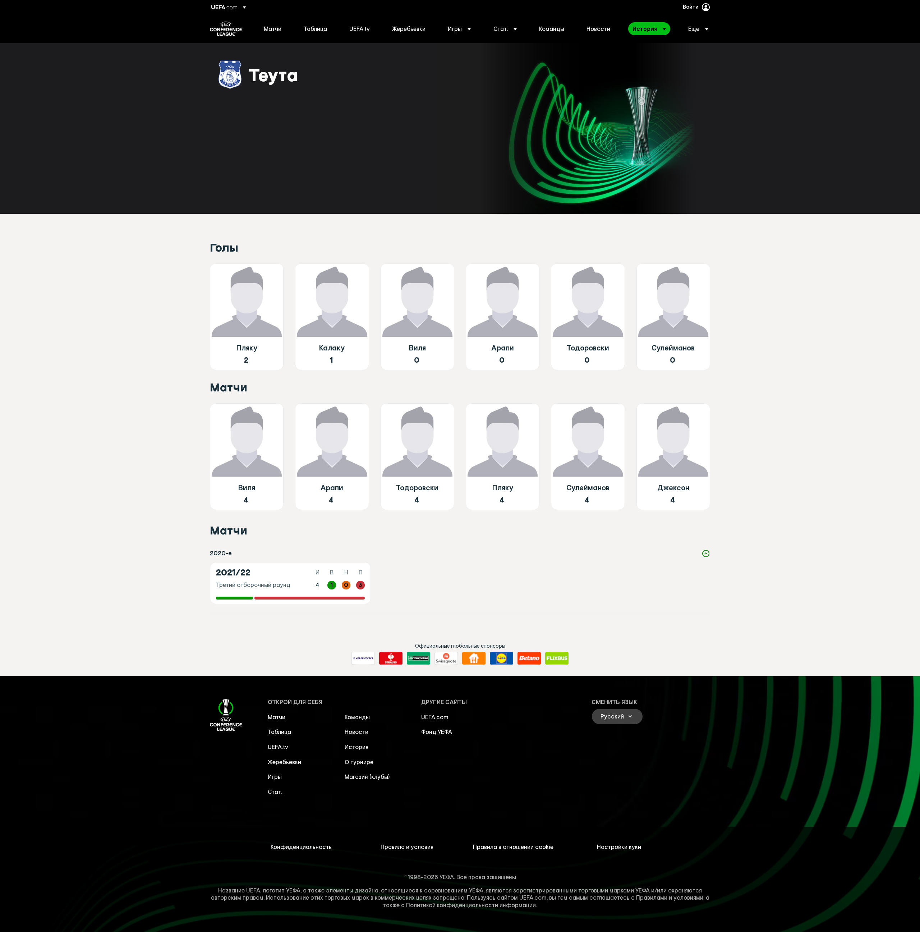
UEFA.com (434, 717)
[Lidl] (501, 658)
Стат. (275, 792)
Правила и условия (407, 847)
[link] (272, 29)
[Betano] (529, 658)
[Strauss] (390, 658)
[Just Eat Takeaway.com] (474, 658)
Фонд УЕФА (436, 732)
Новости (356, 732)
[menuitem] (274, 29)
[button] (459, 29)
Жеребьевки (284, 762)
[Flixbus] (557, 658)
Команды (357, 717)
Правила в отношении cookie (513, 847)
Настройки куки (619, 847)
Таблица (279, 732)
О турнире (359, 762)
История (356, 747)
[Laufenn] (363, 658)
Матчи (276, 717)
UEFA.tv (278, 747)
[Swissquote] (446, 658)
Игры (275, 776)
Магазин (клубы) (367, 776)
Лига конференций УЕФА (226, 29)
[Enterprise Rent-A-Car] (418, 658)
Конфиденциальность (301, 847)
